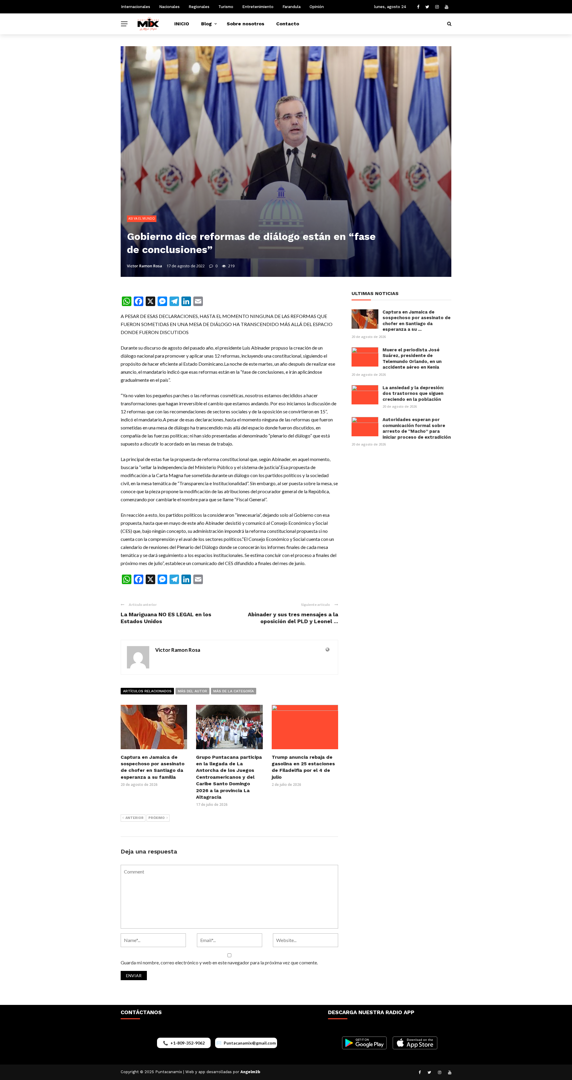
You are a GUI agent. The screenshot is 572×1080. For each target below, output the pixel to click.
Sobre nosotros (245, 24)
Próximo (156, 818)
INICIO (181, 24)
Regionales (199, 6)
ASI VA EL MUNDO (141, 218)
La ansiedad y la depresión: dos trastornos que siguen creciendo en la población (413, 393)
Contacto (287, 24)
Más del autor (192, 691)
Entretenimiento (257, 6)
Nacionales (169, 6)
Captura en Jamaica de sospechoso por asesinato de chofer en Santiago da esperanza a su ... (416, 320)
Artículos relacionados (147, 691)
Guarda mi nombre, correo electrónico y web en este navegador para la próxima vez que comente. (219, 962)
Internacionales (135, 6)
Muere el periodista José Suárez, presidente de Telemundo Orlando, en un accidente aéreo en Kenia (412, 358)
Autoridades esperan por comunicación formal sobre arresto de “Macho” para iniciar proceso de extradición (417, 428)
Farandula (291, 6)
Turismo (225, 6)
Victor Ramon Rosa (144, 266)
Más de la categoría (233, 691)
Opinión (317, 6)
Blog (206, 24)
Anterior (134, 818)
